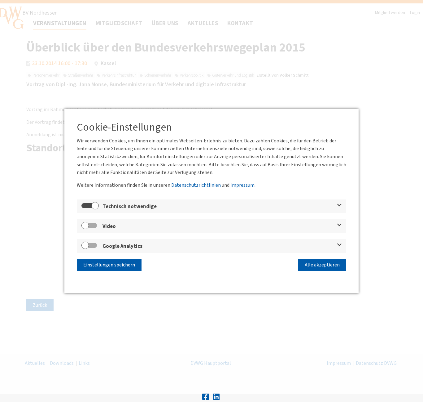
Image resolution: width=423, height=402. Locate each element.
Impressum (242, 185)
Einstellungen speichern (109, 264)
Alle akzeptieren (322, 264)
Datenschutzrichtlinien (196, 185)
